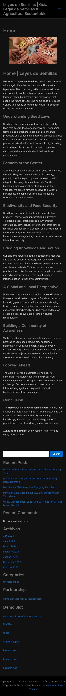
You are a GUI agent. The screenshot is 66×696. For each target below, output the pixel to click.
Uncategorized (11, 581)
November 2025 (12, 562)
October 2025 (10, 567)
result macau (34, 598)
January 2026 (10, 557)
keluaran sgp (10, 650)
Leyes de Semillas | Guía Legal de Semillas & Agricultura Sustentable (25, 9)
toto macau (21, 598)
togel (6, 632)
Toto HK (19, 616)
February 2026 (11, 551)
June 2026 (9, 541)
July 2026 (8, 535)
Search (7, 448)
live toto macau (32, 616)
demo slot (8, 598)
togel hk (7, 624)
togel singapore (11, 641)
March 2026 (9, 546)
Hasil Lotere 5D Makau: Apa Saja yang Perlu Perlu (29, 487)
